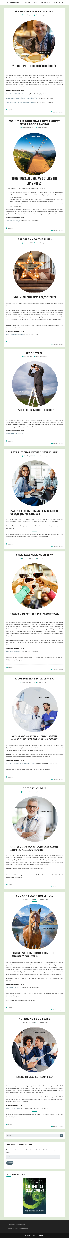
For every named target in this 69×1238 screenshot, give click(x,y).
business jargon (58, 112)
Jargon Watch (34, 353)
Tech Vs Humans (12, 2)
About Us (36, 2)
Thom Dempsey (41, 15)
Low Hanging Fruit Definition (14, 433)
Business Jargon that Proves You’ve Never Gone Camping (34, 122)
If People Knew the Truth (34, 239)
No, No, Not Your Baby (34, 1019)
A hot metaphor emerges (13, 221)
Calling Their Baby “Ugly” (13, 1108)
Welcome (27, 2)
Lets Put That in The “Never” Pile (34, 452)
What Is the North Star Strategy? (15, 334)
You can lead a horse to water (14, 987)
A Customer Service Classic (34, 679)
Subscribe (10, 1162)
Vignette (10, 110)
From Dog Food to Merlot (34, 555)
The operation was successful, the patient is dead (20, 763)
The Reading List (46, 2)
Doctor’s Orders (35, 788)
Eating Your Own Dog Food (13, 651)
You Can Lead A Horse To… (34, 896)
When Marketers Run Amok (34, 11)
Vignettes (57, 2)
